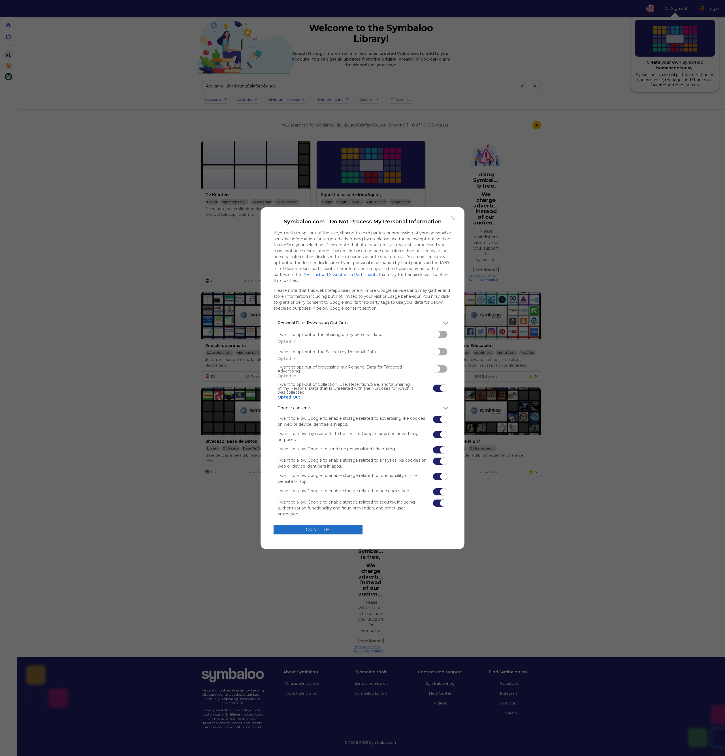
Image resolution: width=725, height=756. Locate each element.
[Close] (453, 218)
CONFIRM (318, 529)
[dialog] (362, 378)
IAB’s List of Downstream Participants (340, 274)
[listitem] (362, 323)
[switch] (440, 334)
